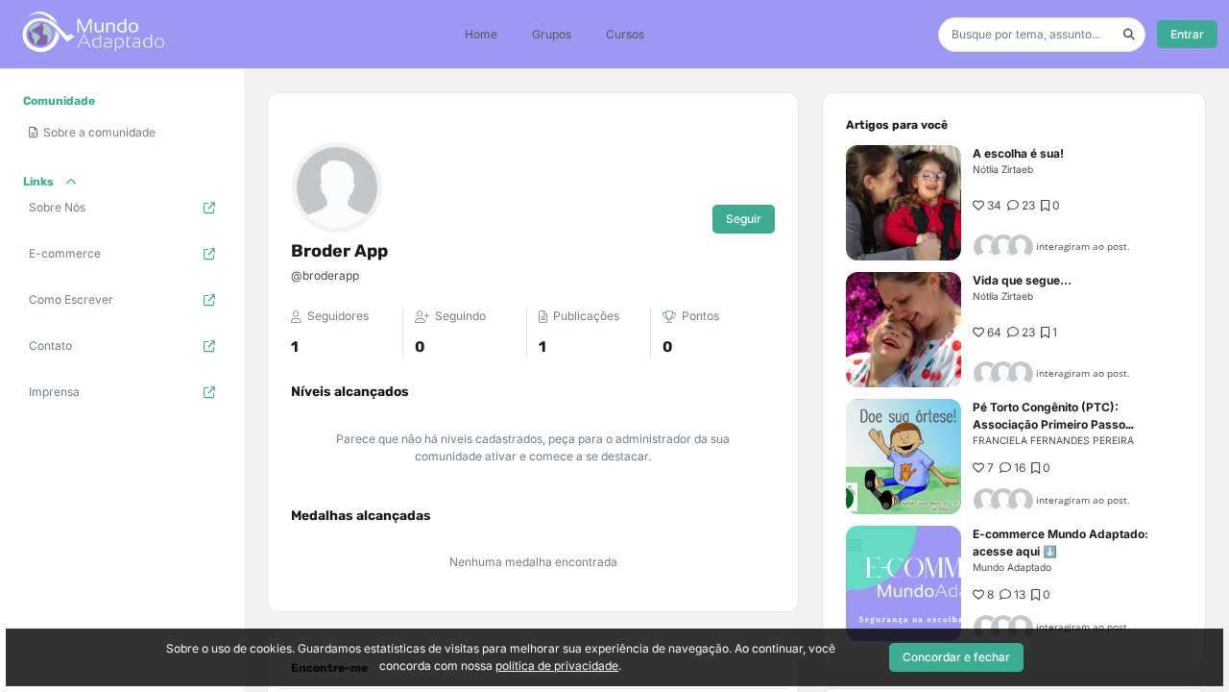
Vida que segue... (1022, 280)
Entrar (1187, 34)
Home (481, 34)
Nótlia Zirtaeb (1003, 169)
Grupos (551, 34)
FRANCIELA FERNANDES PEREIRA (1053, 440)
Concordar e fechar (956, 657)
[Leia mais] (903, 202)
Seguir (743, 218)
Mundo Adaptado (1012, 567)
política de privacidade (556, 665)
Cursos (625, 34)
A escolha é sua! (1018, 153)
